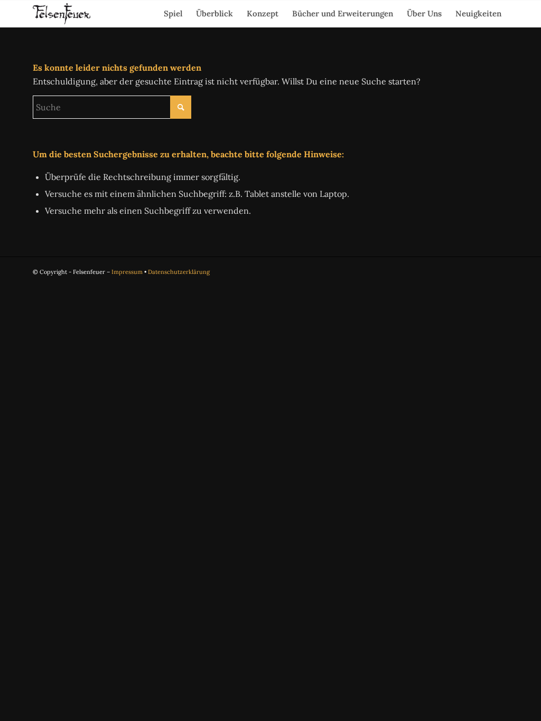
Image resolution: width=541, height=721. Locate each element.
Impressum (127, 272)
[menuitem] (173, 14)
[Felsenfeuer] (61, 14)
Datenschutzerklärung (179, 272)
